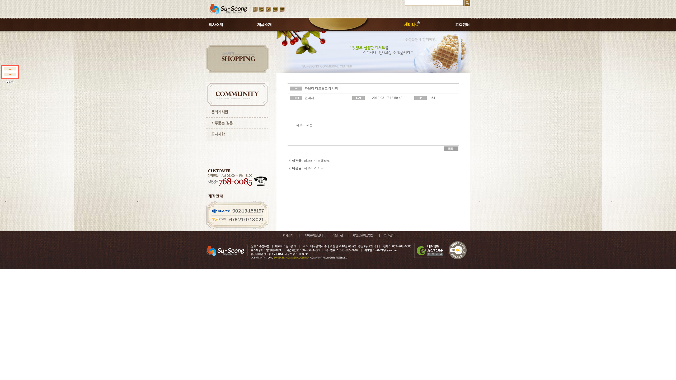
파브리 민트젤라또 (317, 161)
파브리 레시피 (314, 168)
